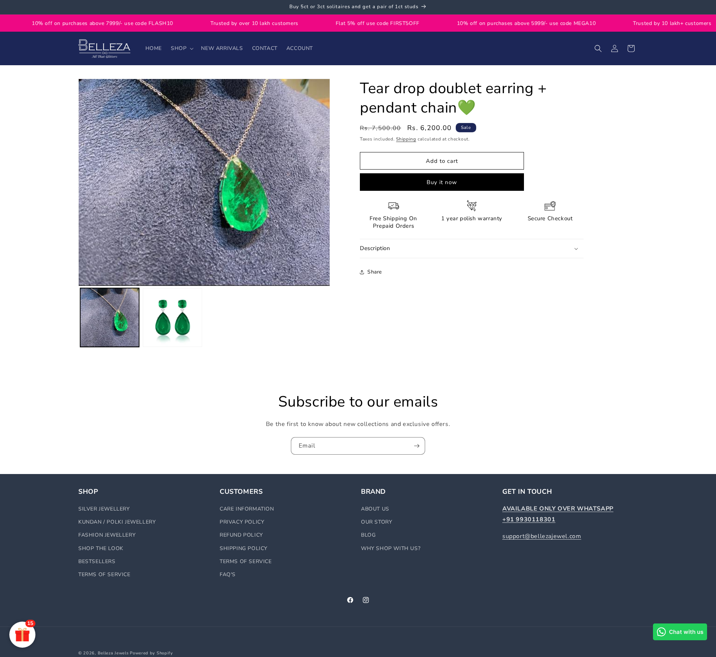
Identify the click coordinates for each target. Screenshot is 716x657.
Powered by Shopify (151, 653)
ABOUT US (375, 508)
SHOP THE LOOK (100, 548)
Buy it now (442, 182)
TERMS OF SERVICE (104, 574)
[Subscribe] (416, 446)
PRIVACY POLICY (242, 521)
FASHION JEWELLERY (106, 535)
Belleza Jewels (114, 653)
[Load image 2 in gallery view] (172, 317)
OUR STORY (376, 521)
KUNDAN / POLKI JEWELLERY (117, 521)
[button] (181, 48)
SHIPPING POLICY (243, 548)
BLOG (368, 535)
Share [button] (374, 271)
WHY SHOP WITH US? (390, 548)
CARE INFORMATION (247, 508)
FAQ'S (228, 574)
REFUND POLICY (241, 535)
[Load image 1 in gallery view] (109, 317)
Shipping (406, 139)
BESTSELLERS (97, 561)
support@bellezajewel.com (541, 536)
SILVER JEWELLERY (104, 508)
